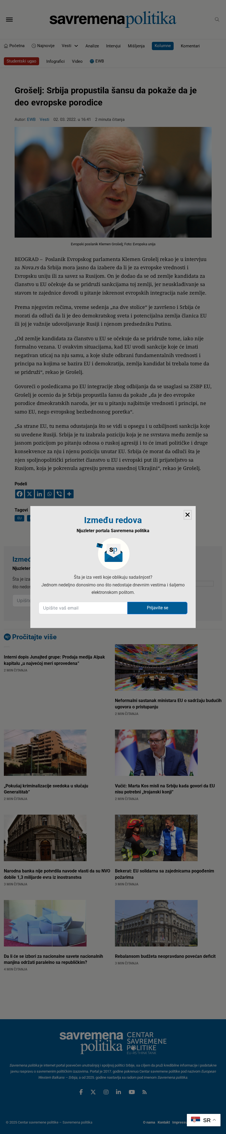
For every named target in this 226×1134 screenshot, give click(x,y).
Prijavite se (157, 607)
